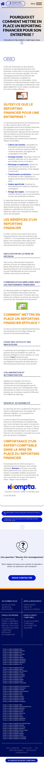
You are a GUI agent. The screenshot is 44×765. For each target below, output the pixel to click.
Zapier (12, 357)
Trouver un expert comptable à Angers (13, 679)
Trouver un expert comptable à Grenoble (14, 676)
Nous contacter (22, 578)
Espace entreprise (10, 615)
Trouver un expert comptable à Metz (12, 705)
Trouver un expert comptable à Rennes (13, 667)
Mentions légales (16, 750)
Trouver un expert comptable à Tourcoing (14, 727)
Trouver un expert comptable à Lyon (12, 652)
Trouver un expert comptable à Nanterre (14, 728)
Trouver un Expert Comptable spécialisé (10, 630)
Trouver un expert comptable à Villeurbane (14, 683)
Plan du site (26, 748)
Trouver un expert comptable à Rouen (13, 711)
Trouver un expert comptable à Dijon (13, 678)
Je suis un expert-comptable (31, 622)
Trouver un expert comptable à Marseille (14, 651)
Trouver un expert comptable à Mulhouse (14, 713)
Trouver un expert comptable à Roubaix (13, 725)
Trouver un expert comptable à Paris (12, 649)
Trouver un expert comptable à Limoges (13, 698)
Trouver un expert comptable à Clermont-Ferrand (16, 686)
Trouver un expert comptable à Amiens (13, 696)
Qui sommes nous (9, 601)
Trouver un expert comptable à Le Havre (14, 674)
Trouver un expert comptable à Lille (12, 664)
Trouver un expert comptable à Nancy (13, 716)
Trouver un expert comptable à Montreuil (14, 720)
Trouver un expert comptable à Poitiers (13, 735)
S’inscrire (28, 628)
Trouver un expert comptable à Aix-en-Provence (15, 691)
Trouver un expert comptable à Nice (12, 656)
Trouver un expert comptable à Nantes (13, 657)
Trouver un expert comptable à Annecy (13, 699)
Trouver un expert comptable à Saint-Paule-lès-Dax (16, 723)
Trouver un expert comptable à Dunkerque (14, 737)
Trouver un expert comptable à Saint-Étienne (15, 671)
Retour (9, 59)
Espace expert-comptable (30, 616)
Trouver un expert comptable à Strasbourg (14, 659)
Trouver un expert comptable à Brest (12, 693)
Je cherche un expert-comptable (10, 620)
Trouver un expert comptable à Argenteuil (14, 718)
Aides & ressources (32, 601)
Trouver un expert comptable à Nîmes (13, 681)
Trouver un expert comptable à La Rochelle (14, 738)
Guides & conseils (32, 609)
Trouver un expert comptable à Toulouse (13, 654)
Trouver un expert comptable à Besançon (14, 708)
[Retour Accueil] (4, 4)
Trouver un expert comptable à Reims (13, 669)
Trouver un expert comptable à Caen (13, 715)
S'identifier (15, 3)
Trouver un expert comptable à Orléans (13, 710)
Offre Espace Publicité (30, 606)
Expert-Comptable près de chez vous (10, 624)
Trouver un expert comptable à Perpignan (14, 701)
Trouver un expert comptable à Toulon (13, 673)
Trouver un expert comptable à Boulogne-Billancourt (17, 706)
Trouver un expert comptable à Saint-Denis (14, 688)
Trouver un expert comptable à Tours (13, 694)
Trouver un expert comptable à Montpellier (14, 661)
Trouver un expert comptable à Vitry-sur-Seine (15, 730)
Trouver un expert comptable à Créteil (13, 732)
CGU (36, 748)
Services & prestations (7, 608)
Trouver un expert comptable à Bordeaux (14, 662)
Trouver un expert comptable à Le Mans (13, 689)
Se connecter (8, 635)
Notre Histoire (8, 605)
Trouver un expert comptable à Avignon (13, 733)
